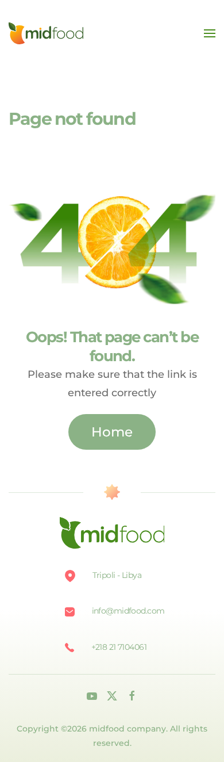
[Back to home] (46, 33)
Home (112, 432)
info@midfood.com (128, 611)
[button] (209, 33)
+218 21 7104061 (119, 647)
